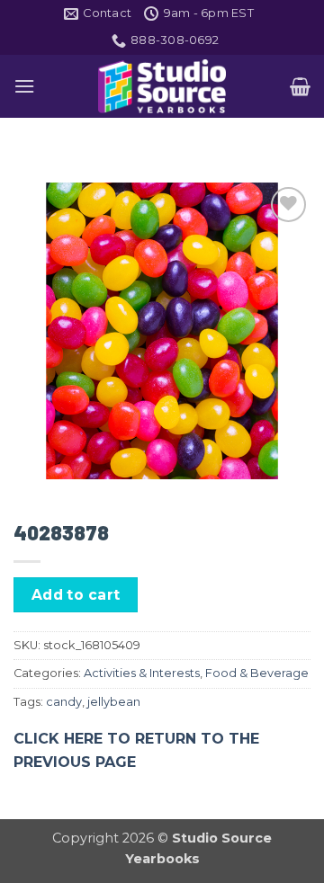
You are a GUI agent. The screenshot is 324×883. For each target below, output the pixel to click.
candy (64, 702)
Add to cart (76, 594)
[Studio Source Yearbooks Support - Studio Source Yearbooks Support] (162, 86)
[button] (24, 86)
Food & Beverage (257, 673)
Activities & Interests (142, 673)
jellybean (113, 702)
